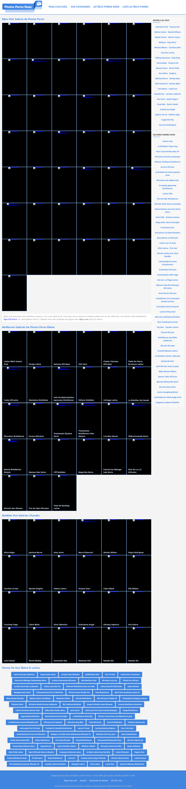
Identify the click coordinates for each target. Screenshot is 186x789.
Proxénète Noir (167, 227)
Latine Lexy (167, 141)
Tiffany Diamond (162, 58)
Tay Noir (160, 327)
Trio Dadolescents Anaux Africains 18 (24, 764)
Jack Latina (75, 710)
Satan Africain (133, 686)
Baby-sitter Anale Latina (55, 710)
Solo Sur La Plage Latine (167, 280)
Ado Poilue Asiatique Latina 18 (127, 692)
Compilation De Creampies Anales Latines (167, 300)
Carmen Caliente (173, 94)
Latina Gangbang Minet (167, 392)
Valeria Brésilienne (129, 734)
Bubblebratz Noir (92, 674)
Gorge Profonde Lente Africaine (99, 704)
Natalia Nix (159, 94)
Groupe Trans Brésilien (70, 674)
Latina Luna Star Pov (52, 686)
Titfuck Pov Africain (131, 680)
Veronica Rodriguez (167, 125)
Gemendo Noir (167, 361)
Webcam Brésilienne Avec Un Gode (80, 686)
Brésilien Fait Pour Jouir (105, 734)
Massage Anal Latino (22, 692)
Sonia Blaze (162, 63)
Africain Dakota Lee (135, 740)
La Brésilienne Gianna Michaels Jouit (23, 722)
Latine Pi (71, 758)
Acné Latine (95, 764)
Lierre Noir (110, 764)
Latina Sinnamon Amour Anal (27, 710)
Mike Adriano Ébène (167, 371)
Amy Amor (171, 42)
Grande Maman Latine (168, 351)
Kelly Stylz (175, 58)
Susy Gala (161, 104)
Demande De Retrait (98, 780)
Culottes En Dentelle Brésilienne (59, 728)
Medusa (162, 42)
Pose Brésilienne (102, 692)
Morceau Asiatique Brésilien (167, 317)
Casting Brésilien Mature (105, 728)
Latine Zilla (168, 193)
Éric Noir (173, 248)
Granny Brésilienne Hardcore (130, 704)
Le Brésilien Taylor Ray (168, 146)
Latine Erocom (140, 758)
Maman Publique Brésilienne (167, 162)
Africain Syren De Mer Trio (79, 692)
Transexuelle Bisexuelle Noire (109, 740)
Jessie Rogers (172, 99)
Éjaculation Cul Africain (167, 238)
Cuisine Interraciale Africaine (64, 680)
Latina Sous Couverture (130, 674)
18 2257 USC (116, 780)
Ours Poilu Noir (127, 728)
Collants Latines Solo (136, 722)
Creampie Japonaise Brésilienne (167, 187)
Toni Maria (162, 89)
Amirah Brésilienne (83, 698)
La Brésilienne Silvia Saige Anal (167, 397)
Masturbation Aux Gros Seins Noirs (167, 210)
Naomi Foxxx (162, 68)
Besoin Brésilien (133, 746)
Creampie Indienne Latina (70, 752)
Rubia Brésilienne (55, 758)
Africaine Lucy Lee (109, 680)
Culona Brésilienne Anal (17, 758)
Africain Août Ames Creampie (168, 204)
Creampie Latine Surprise (167, 306)
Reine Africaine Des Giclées (56, 716)
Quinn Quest (172, 104)
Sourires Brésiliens (114, 722)
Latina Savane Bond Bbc (20, 740)
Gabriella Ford (162, 27)
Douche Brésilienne (84, 740)
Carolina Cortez (167, 52)
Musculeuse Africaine (15, 698)
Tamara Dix (174, 27)
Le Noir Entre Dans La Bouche (26, 686)
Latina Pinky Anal (167, 312)
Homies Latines (172, 217)
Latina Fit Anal (83, 728)
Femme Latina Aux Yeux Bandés (167, 255)
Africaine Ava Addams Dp (167, 180)
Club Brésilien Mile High (167, 275)
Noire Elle (160, 217)
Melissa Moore (161, 78)
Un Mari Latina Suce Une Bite (98, 752)
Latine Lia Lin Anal (167, 243)
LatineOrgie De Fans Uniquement (168, 263)
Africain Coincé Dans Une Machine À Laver (115, 716)
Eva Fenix (161, 99)
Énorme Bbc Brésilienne (167, 199)
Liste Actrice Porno (135, 6)
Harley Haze (174, 78)
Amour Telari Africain (167, 376)
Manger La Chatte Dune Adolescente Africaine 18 (71, 734)
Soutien (83, 780)
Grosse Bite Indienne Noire (24, 746)
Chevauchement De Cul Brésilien (49, 692)
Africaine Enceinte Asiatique (167, 156)
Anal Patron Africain (167, 293)
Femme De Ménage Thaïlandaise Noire (30, 680)
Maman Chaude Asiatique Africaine (167, 286)
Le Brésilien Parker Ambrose (167, 356)
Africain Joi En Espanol (53, 722)
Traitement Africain (167, 269)
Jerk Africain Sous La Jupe (167, 366)
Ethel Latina (163, 248)
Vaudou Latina (171, 327)
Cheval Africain (167, 332)
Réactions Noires (63, 698)
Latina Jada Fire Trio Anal (30, 728)
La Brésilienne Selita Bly (82, 716)
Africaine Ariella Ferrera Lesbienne (43, 704)
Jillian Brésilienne (42, 740)
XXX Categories (80, 6)
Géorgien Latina (78, 764)
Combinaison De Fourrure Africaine (31, 734)
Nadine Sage (174, 114)
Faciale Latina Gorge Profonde (93, 758)
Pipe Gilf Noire (10, 319)
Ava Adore (163, 73)
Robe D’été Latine (16, 752)
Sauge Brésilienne (130, 710)
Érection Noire (17, 704)
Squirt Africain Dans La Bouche (41, 752)
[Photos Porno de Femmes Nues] (22, 12)
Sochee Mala (174, 83)
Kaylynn (172, 73)
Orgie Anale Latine (48, 674)
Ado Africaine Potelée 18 (107, 698)
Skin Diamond (161, 83)
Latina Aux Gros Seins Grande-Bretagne (101, 710)
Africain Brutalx (167, 345)
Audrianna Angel (167, 109)
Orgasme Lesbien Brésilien (167, 402)
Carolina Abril (175, 47)
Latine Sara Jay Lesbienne (24, 674)
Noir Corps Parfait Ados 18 (167, 151)
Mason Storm (161, 37)
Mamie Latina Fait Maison (40, 698)
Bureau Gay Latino (167, 387)
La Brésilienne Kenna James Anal (167, 173)
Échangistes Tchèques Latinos (135, 698)
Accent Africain (167, 167)
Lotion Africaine (122, 752)
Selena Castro (160, 32)
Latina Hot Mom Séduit (66, 746)
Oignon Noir (139, 752)
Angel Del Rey (167, 120)
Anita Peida (174, 68)
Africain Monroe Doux (120, 758)
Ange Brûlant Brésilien (30, 716)
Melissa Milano (160, 47)
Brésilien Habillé (88, 746)
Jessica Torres (161, 114)
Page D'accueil (58, 6)
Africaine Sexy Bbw (75, 722)
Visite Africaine (95, 722)
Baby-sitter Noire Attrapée (167, 222)
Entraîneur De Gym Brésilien (167, 232)
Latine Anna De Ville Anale (111, 686)
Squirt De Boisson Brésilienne (132, 764)
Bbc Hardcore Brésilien (72, 704)
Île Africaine (37, 758)
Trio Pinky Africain (62, 740)
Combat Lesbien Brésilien (55, 764)
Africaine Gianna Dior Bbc (111, 746)
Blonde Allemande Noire (168, 382)
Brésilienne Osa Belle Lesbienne (167, 339)
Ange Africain (45, 746)
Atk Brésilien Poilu (88, 680)
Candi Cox (173, 89)
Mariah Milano (174, 32)
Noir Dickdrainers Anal (167, 322)
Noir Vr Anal (110, 674)
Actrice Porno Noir (106, 6)
